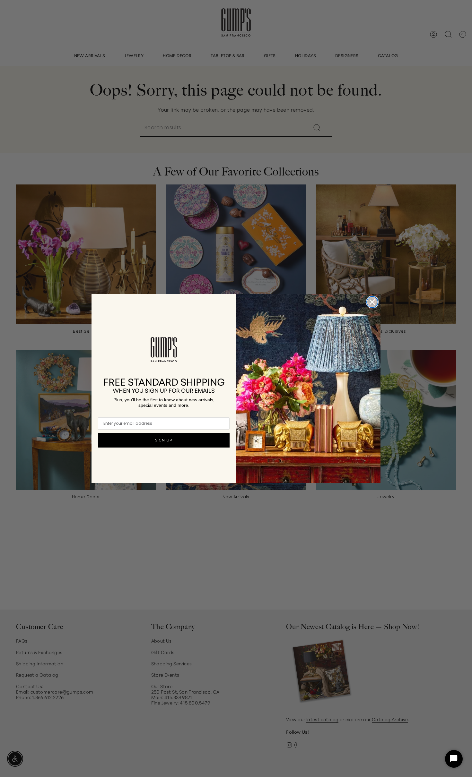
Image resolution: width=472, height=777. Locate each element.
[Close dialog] (372, 302)
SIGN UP (163, 440)
